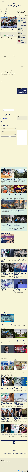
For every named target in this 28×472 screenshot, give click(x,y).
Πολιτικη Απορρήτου (11, 138)
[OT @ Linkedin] (15, 450)
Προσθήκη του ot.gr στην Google (9, 35)
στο (9, 114)
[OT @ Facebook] (12, 450)
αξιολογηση (2, 118)
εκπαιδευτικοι (6, 118)
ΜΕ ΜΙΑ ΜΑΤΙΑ (19, 117)
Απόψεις (2, 11)
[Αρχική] (14, 442)
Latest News (3, 312)
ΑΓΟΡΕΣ (18, 116)
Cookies (27, 471)
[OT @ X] (13, 450)
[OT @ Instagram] (14, 450)
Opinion (4, 11)
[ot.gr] (14, 5)
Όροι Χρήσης (6, 138)
